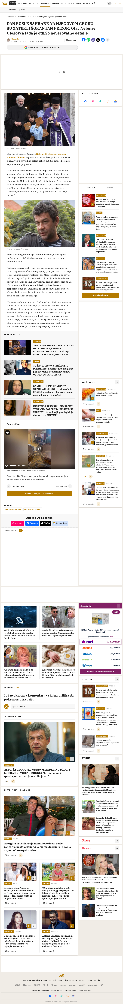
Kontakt (53, 990)
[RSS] (108, 101)
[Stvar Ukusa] (104, 985)
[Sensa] (82, 985)
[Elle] (45, 985)
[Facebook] (85, 101)
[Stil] (4, 3)
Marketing (45, 990)
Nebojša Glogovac (13, 509)
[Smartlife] (72, 985)
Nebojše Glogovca (45, 153)
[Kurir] (17, 985)
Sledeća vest (61, 486)
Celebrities (21, 17)
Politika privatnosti (70, 990)
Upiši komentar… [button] (19, 706)
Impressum (36, 990)
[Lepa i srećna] (63, 985)
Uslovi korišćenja (85, 990)
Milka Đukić (15, 39)
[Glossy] (54, 985)
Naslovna (10, 17)
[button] (71, 40)
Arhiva (59, 990)
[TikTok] (100, 101)
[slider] (13, 465)
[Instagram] (93, 101)
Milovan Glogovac (32, 509)
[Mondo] (27, 985)
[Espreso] (37, 985)
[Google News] (115, 101)
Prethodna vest (18, 486)
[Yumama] (93, 985)
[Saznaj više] (117, 758)
